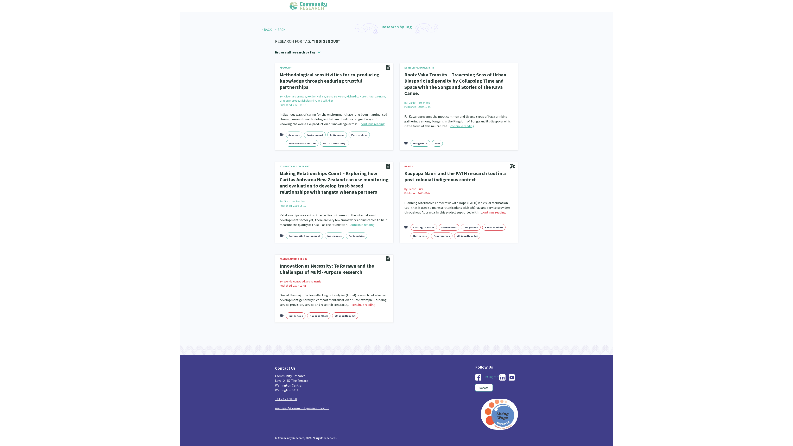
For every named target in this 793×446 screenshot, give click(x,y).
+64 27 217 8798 (286, 388)
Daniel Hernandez (419, 94)
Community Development (304, 225)
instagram (491, 365)
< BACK (266, 29)
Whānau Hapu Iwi (467, 225)
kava (437, 136)
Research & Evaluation (302, 136)
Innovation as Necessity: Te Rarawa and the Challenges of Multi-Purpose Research (323, 258)
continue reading (373, 116)
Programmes (442, 225)
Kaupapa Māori (494, 217)
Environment (315, 127)
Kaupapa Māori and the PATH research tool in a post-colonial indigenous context (455, 168)
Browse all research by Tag (295, 52)
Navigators (420, 225)
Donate (484, 376)
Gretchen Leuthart (295, 191)
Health (408, 158)
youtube (512, 366)
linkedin (502, 366)
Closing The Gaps (423, 217)
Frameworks (449, 217)
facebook (478, 366)
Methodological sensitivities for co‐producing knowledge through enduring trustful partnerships (330, 77)
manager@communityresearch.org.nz (302, 397)
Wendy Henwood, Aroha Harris (302, 270)
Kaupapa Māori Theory (293, 248)
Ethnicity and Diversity (419, 67)
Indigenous (337, 127)
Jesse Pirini (416, 180)
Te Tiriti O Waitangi (334, 136)
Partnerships (359, 127)
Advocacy (286, 67)
